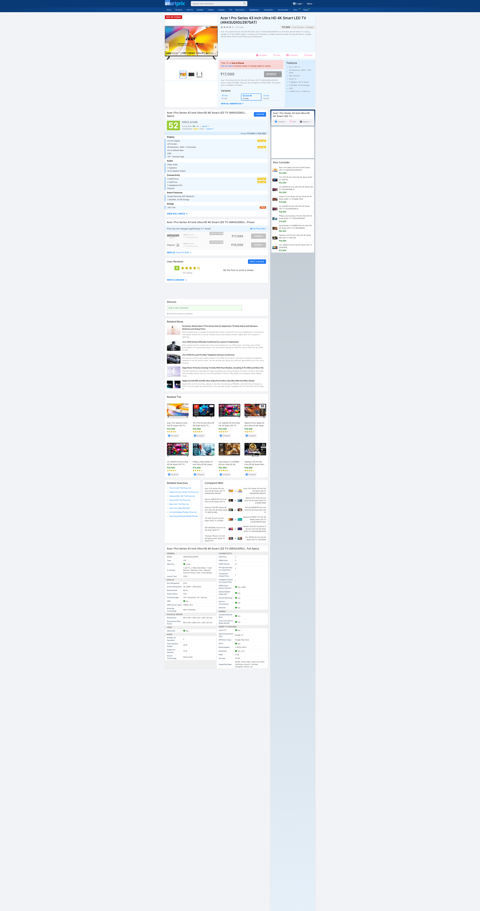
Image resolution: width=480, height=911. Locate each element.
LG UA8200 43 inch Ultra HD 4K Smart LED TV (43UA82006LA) (177, 463)
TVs (230, 10)
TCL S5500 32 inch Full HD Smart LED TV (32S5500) (295, 246)
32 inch (266, 96)
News (169, 10)
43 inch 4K (247, 96)
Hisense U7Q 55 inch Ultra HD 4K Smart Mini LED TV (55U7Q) (254, 463)
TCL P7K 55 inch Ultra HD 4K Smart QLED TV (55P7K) (203, 424)
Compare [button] (259, 114)
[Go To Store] (173, 236)
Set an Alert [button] (227, 66)
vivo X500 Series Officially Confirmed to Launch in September (210, 342)
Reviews (178, 10)
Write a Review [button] (256, 262)
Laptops (221, 10)
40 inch (225, 96)
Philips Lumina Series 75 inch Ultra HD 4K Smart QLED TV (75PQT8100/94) (203, 463)
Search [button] (271, 74)
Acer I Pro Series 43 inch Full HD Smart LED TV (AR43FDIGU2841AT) (177, 424)
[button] (251, 104)
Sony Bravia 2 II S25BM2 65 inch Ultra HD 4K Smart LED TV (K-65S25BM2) (229, 463)
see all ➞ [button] (205, 126)
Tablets (211, 10)
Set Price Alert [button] (259, 228)
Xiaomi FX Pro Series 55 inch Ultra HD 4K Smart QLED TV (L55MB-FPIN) (254, 424)
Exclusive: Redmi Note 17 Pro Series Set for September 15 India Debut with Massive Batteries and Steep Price (220, 327)
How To (190, 10)
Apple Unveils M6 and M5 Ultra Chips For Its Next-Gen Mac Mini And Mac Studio (218, 380)
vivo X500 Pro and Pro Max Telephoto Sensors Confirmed (208, 355)
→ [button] (179, 252)
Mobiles (200, 10)
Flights (306, 10)
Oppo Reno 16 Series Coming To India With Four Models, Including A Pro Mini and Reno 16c (223, 368)
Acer (311, 27)
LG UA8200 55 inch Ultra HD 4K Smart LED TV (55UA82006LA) (229, 424)
